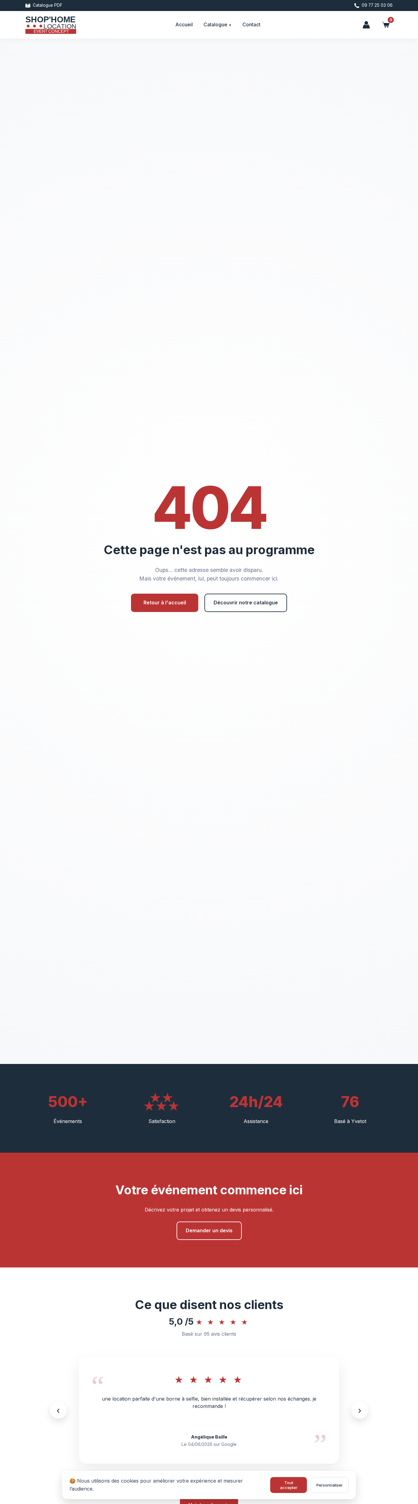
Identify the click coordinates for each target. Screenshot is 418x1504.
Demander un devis (209, 1230)
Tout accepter (288, 1485)
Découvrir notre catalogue (246, 602)
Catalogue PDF (47, 5)
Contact (251, 24)
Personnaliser (329, 1485)
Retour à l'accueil (165, 602)
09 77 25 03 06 (377, 5)
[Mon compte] (366, 25)
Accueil (184, 24)
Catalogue (216, 24)
